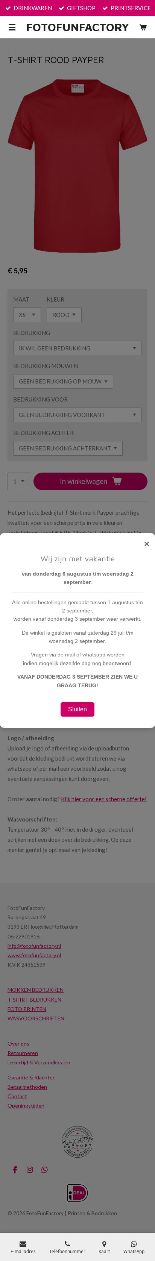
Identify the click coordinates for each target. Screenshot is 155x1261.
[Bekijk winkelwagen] (143, 27)
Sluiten (77, 709)
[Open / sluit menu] (12, 27)
